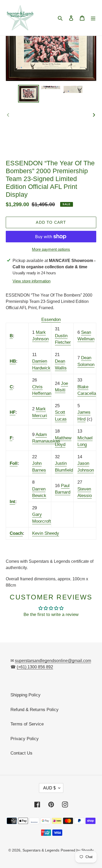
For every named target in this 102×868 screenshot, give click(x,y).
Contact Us (21, 753)
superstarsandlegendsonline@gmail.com (53, 660)
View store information (31, 281)
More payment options (51, 249)
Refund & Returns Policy (34, 709)
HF (12, 412)
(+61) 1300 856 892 (35, 667)
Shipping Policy (25, 694)
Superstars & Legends (40, 850)
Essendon (51, 319)
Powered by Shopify (77, 850)
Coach (16, 533)
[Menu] (93, 18)
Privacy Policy (24, 738)
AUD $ (49, 788)
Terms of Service (27, 724)
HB (13, 361)
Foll (14, 463)
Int (12, 501)
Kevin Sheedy (45, 533)
